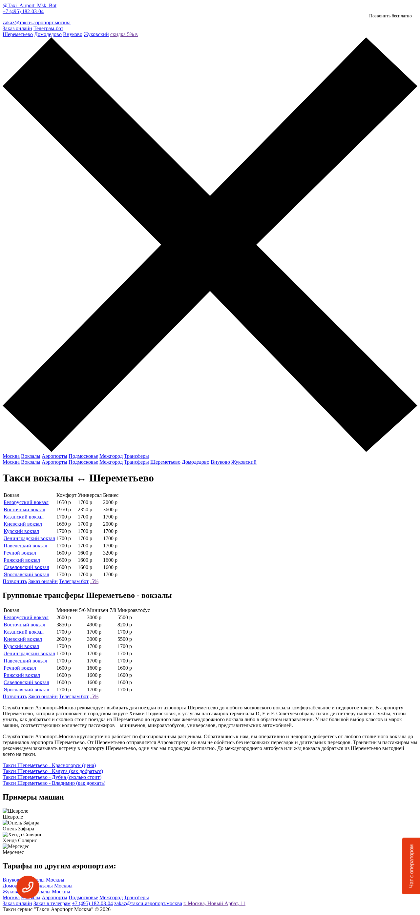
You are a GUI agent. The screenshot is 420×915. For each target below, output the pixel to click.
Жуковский (96, 34)
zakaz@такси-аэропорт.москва (37, 22)
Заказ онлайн (17, 28)
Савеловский (26, 567)
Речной (20, 553)
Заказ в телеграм (52, 903)
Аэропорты (54, 456)
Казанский (24, 516)
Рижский (22, 560)
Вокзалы (30, 456)
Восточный (24, 509)
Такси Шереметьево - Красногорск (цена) (49, 765)
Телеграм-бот (48, 28)
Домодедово (48, 34)
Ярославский (26, 574)
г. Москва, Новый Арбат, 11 (214, 903)
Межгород (111, 456)
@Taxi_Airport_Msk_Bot (29, 5)
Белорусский (26, 502)
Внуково (72, 34)
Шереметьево (18, 34)
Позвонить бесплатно (390, 15)
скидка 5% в (124, 34)
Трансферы (136, 456)
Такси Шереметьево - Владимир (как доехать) (54, 783)
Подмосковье (83, 456)
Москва (11, 456)
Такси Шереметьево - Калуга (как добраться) (53, 771)
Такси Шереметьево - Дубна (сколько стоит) (52, 777)
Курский (21, 531)
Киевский (23, 524)
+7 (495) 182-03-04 (23, 11)
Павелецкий (25, 545)
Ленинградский (29, 538)
